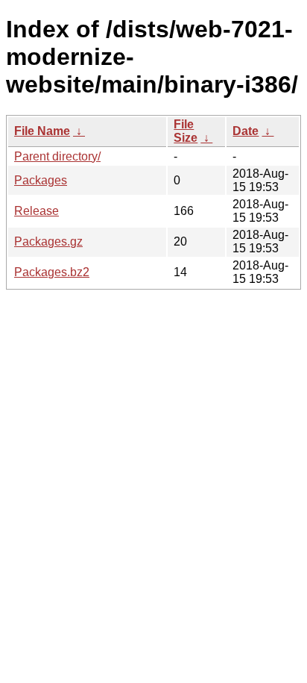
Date (245, 131)
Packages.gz (48, 241)
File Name (42, 131)
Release (36, 211)
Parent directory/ (57, 156)
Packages (40, 180)
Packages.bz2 (51, 272)
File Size (185, 131)
